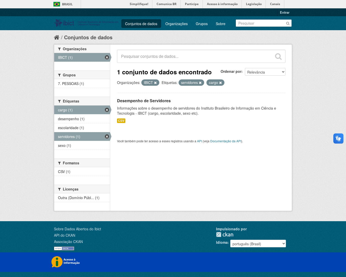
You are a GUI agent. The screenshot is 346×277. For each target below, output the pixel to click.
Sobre (220, 23)
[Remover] (155, 83)
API (199, 141)
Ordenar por (231, 71)
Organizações (176, 23)
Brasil (67, 4)
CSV (121, 120)
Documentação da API (225, 141)
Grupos (202, 23)
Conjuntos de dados (141, 23)
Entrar (285, 12)
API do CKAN (64, 235)
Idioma (222, 242)
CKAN (224, 234)
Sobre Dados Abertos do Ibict (77, 228)
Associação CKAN (68, 241)
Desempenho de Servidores (144, 100)
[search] (278, 56)
